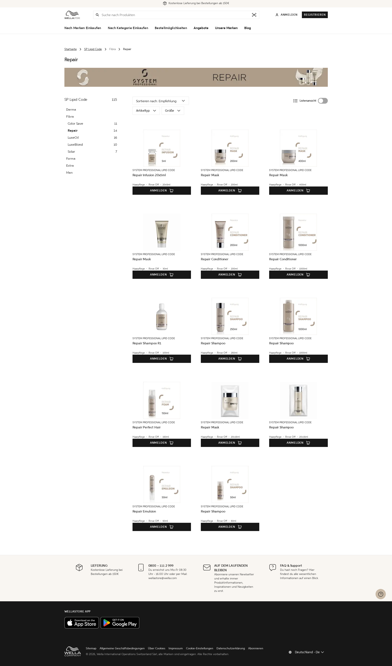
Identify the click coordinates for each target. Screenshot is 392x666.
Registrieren (315, 14)
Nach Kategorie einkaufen (128, 28)
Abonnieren (255, 648)
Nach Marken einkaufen (82, 28)
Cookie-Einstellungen (199, 648)
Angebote (201, 28)
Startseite (70, 49)
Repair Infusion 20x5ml (149, 175)
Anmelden (158, 190)
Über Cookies (156, 648)
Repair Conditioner (214, 259)
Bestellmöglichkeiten (171, 28)
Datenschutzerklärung (230, 648)
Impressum (176, 648)
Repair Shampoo (213, 343)
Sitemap (91, 648)
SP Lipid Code (93, 49)
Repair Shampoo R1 (147, 343)
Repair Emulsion (144, 511)
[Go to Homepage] (72, 15)
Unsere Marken (226, 28)
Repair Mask (210, 175)
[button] (97, 14)
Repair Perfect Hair (147, 427)
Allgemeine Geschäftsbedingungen (122, 648)
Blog (247, 28)
